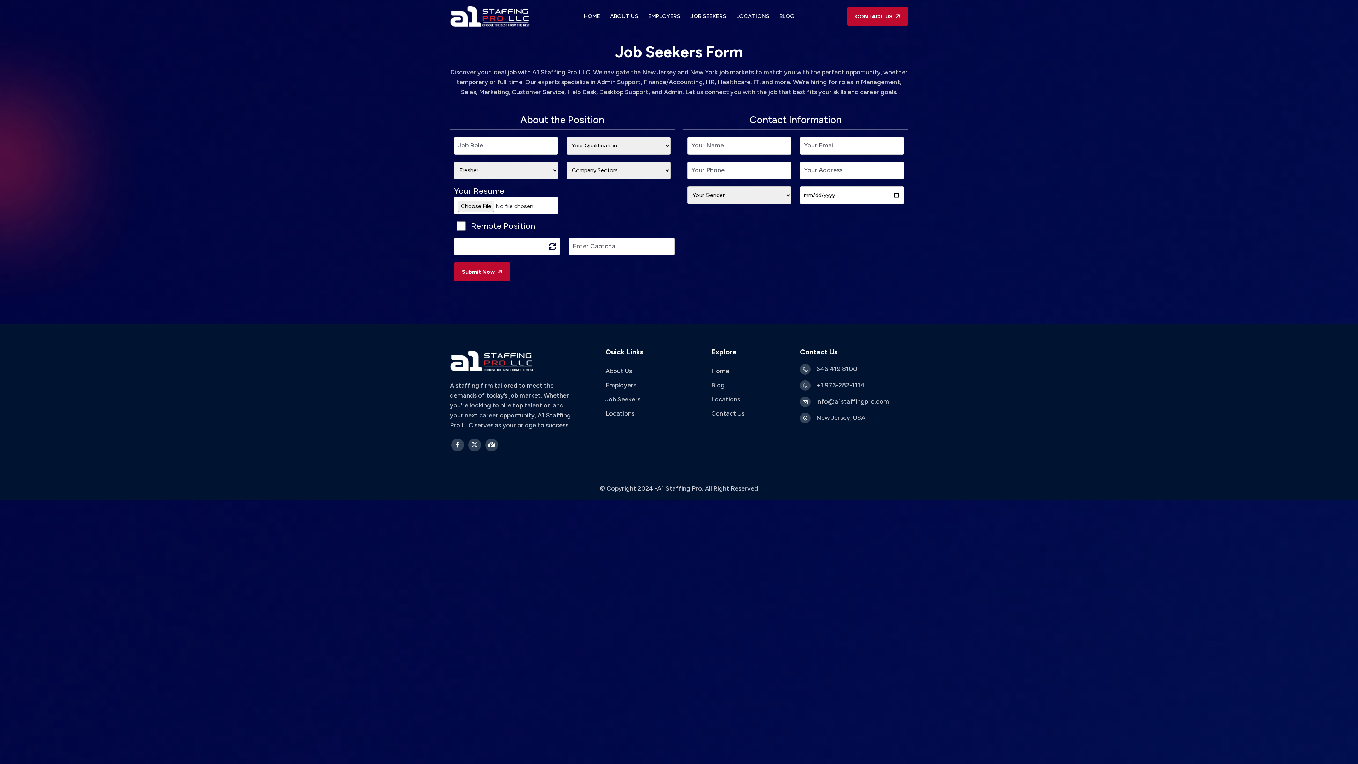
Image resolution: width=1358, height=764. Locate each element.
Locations (753, 16)
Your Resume (479, 191)
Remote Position (503, 226)
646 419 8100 (836, 369)
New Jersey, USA (840, 418)
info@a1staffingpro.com (852, 401)
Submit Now (479, 271)
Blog (787, 16)
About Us (624, 16)
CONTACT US (874, 16)
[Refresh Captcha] (552, 246)
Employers (664, 16)
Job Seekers (708, 16)
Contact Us (727, 413)
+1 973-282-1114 (840, 385)
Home (592, 16)
